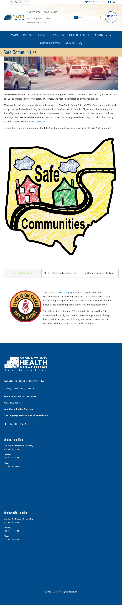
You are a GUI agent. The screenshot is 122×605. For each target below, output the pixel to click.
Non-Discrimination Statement (19, 409)
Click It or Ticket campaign (61, 292)
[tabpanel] (61, 306)
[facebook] (5, 424)
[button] (81, 43)
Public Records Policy (13, 403)
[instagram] (16, 424)
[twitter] (10, 424)
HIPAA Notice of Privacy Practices (20, 396)
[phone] (26, 424)
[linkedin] (21, 424)
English (18, 2)
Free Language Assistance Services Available (26, 415)
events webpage (37, 121)
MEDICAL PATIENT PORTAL (97, 2)
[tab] (23, 273)
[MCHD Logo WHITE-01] (26, 358)
